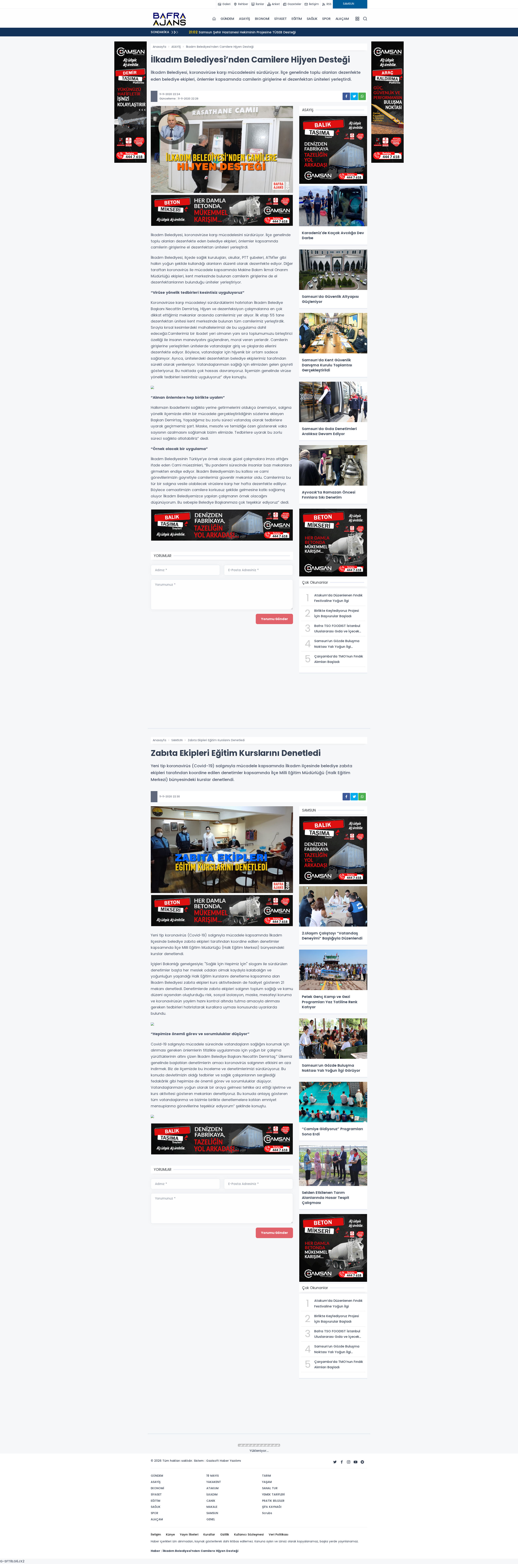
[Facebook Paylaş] (346, 96)
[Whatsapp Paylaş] (362, 96)
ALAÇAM (342, 18)
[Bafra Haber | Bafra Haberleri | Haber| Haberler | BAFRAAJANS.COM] (171, 19)
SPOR (326, 18)
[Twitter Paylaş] (354, 96)
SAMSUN (177, 740)
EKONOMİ (262, 18)
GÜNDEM (227, 18)
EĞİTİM (297, 18)
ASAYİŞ (244, 18)
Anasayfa (159, 47)
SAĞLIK (312, 18)
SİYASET (280, 18)
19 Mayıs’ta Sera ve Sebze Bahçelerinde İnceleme (284, 32)
